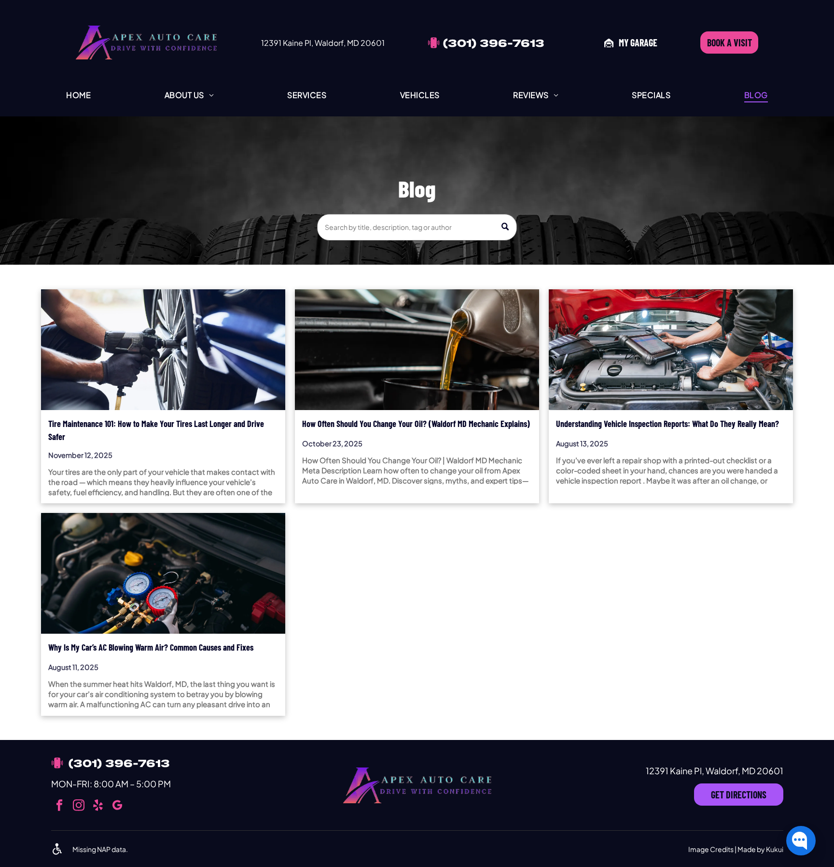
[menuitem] (78, 94)
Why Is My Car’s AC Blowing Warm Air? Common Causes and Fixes (150, 647)
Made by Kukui (760, 849)
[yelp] (98, 806)
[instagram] (78, 806)
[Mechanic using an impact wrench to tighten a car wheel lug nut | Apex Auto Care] (163, 349)
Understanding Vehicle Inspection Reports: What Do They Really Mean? (667, 423)
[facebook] (59, 806)
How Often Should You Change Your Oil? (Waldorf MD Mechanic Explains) (416, 423)
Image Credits (711, 849)
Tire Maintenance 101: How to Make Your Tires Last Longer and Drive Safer (156, 430)
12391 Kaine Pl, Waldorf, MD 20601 (323, 43)
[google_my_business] (117, 806)
